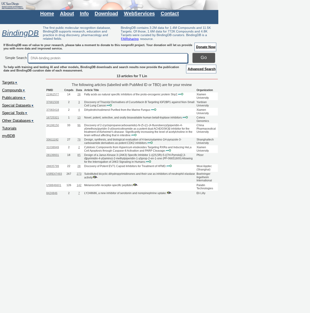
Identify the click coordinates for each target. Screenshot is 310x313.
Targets (10, 82)
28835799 (52, 166)
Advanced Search (202, 69)
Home (47, 13)
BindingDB (20, 33)
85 (79, 155)
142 (79, 185)
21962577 (52, 94)
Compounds (13, 90)
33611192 (52, 139)
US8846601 (53, 185)
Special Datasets (18, 105)
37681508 (52, 102)
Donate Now (206, 47)
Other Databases (18, 120)
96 (79, 125)
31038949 (52, 147)
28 (79, 94)
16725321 (52, 117)
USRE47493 (54, 173)
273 (79, 173)
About (67, 13)
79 (79, 139)
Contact (170, 13)
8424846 (51, 193)
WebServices (139, 13)
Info (84, 13)
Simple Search (16, 58)
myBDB (8, 135)
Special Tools (15, 113)
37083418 (52, 109)
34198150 (52, 125)
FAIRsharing (130, 39)
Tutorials (9, 128)
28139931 (52, 155)
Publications (14, 97)
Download (106, 13)
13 (79, 117)
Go (204, 57)
